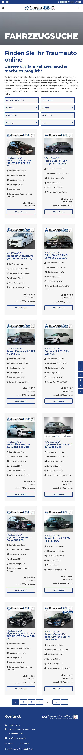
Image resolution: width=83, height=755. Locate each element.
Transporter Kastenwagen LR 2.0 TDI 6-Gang (20, 257)
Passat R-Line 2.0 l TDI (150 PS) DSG (57, 539)
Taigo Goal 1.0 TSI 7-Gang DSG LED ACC (56, 162)
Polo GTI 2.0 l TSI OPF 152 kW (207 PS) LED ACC (19, 163)
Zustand (45, 107)
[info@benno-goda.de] (7, 738)
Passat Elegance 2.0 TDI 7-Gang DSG (21, 352)
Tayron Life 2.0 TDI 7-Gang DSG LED (19, 538)
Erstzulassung (47, 100)
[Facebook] (3, 2)
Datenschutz (24, 743)
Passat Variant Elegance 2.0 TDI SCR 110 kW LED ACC (57, 637)
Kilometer (10, 107)
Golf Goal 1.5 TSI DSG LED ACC (56, 352)
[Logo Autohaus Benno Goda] (40, 8)
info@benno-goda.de (17, 738)
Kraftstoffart (11, 115)
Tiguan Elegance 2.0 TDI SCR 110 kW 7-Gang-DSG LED (21, 636)
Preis (44, 123)
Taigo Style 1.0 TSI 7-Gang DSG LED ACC (56, 256)
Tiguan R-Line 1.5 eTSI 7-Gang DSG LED (58, 445)
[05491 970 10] (7, 725)
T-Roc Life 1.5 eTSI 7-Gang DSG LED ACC (18, 445)
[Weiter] (64, 702)
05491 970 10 (14, 725)
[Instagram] (7, 2)
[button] (3, 8)
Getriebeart (47, 115)
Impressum (9, 743)
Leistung (9, 123)
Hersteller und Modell (15, 100)
